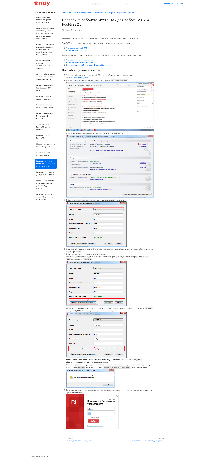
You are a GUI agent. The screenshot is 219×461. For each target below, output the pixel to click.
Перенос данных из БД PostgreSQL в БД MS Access (44, 88)
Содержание (168, 4)
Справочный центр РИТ (39, 456)
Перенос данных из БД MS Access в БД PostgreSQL (44, 116)
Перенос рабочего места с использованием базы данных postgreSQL (45, 76)
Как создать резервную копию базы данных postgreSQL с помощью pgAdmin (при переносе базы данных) (45, 33)
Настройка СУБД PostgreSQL (42, 137)
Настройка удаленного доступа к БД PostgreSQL (45, 173)
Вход (181, 4)
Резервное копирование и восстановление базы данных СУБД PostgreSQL (45, 184)
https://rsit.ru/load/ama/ (79, 78)
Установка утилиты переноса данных (43, 154)
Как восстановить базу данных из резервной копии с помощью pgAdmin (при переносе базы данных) (45, 50)
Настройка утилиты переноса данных (43, 97)
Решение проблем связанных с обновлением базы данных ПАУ (43, 64)
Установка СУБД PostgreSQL (76, 48)
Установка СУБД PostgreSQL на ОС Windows (43, 127)
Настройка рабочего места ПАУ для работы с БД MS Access (45, 197)
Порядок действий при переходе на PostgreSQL (45, 106)
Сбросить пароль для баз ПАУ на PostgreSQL (45, 145)
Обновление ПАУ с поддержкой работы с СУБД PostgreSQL (44, 19)
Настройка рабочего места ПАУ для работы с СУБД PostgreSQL (45, 163)
